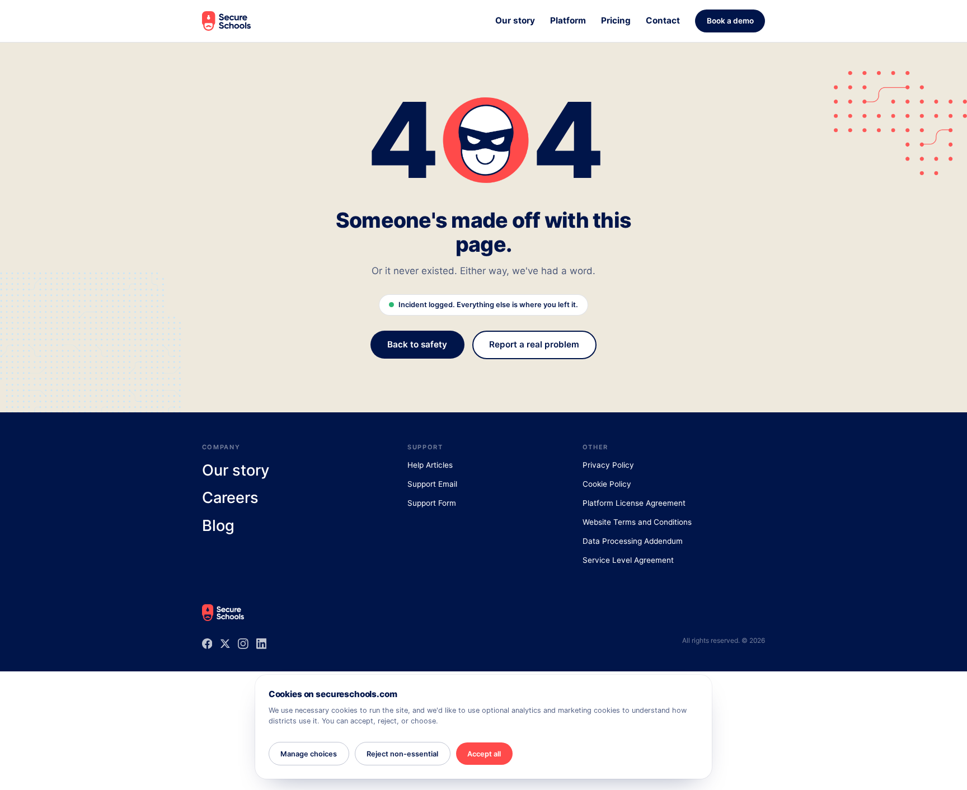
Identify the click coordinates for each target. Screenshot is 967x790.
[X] (225, 643)
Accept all (484, 754)
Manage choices (308, 754)
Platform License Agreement (634, 503)
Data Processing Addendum (633, 541)
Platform (568, 20)
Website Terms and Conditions (637, 522)
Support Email (432, 483)
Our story (515, 20)
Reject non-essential (402, 754)
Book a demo (730, 20)
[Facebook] (207, 643)
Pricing (616, 20)
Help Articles (430, 464)
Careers (230, 498)
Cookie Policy (607, 483)
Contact (663, 20)
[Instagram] (243, 643)
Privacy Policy (608, 464)
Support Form (431, 503)
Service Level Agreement (628, 560)
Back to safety (417, 344)
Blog (218, 526)
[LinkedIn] (261, 643)
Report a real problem (534, 344)
